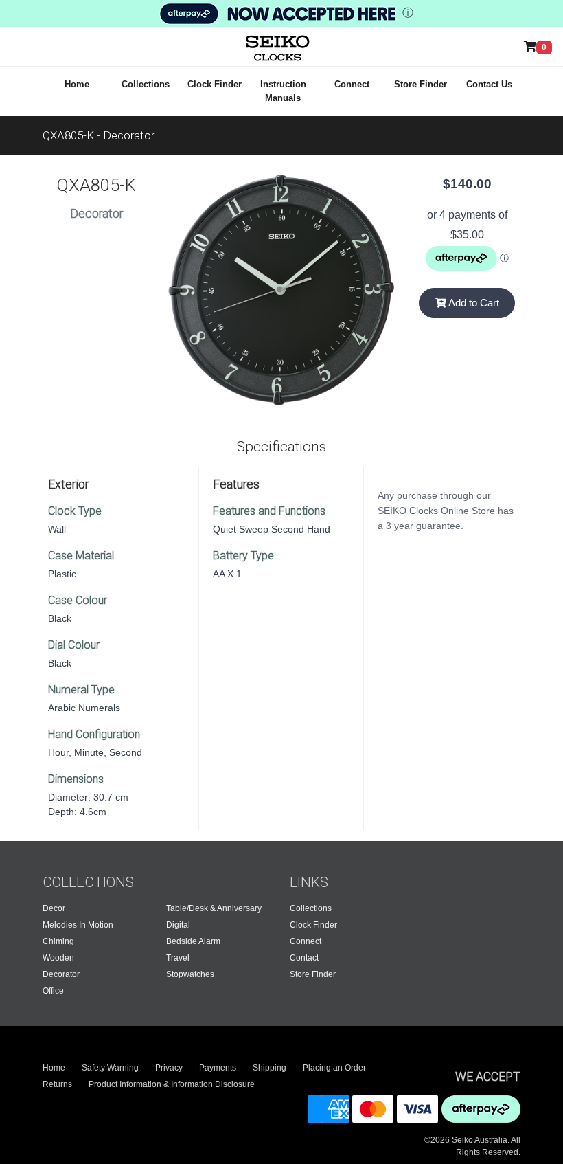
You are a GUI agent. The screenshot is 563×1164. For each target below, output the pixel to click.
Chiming (58, 941)
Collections (146, 84)
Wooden (58, 958)
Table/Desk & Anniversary (214, 908)
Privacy (169, 1068)
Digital (178, 925)
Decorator (61, 974)
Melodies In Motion (78, 925)
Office (53, 991)
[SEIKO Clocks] (265, 46)
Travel (177, 958)
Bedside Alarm (193, 941)
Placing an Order (334, 1068)
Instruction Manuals (283, 91)
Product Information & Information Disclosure (172, 1084)
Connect (351, 84)
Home (77, 84)
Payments (217, 1068)
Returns (57, 1084)
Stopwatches (190, 974)
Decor (54, 908)
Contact (304, 958)
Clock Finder (214, 84)
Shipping (269, 1068)
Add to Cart (472, 303)
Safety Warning (110, 1068)
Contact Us (489, 84)
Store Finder (420, 84)
